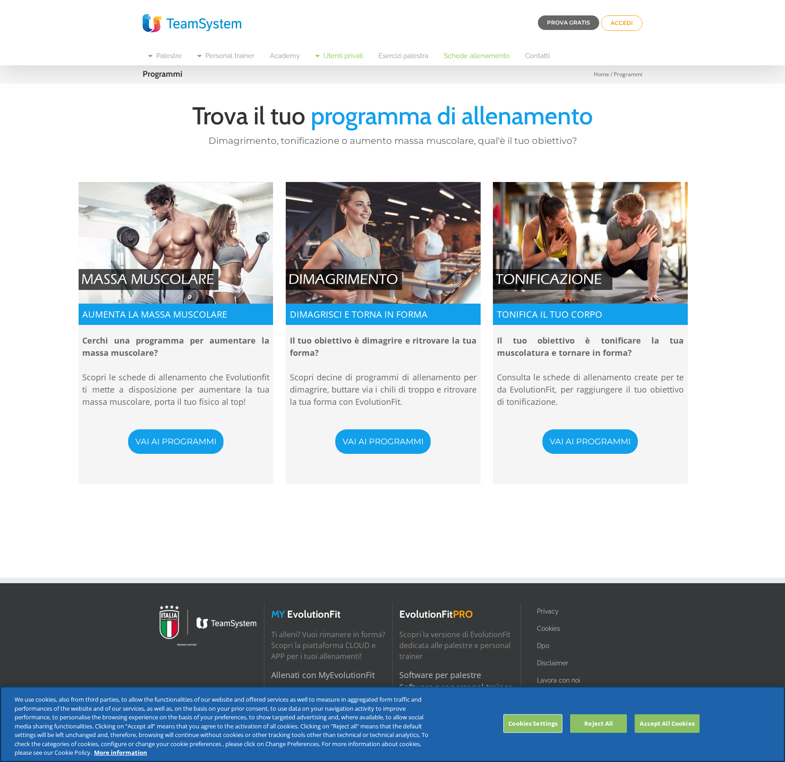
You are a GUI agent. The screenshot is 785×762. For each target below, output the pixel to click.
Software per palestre (440, 674)
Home (601, 74)
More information (120, 752)
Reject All (598, 723)
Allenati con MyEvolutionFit (323, 674)
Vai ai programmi (175, 442)
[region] (392, 724)
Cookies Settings (532, 723)
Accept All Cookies (667, 723)
